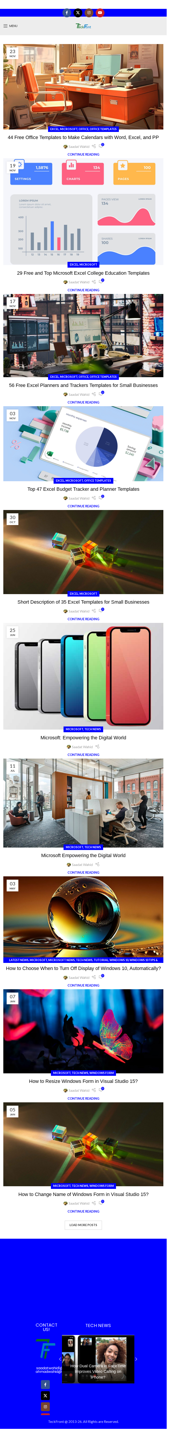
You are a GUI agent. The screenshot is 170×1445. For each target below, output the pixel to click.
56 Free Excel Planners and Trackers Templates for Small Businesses (83, 385)
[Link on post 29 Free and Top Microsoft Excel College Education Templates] (83, 211)
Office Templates (103, 129)
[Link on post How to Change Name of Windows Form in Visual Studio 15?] (83, 1144)
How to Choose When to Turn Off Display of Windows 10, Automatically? (83, 968)
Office (84, 129)
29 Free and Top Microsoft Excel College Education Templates (83, 273)
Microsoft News (61, 960)
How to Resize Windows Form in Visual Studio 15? (83, 1081)
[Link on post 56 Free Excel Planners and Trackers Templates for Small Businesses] (83, 335)
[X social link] (77, 12)
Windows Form (101, 1073)
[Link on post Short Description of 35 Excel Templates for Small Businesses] (83, 552)
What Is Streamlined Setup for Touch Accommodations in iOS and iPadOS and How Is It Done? (98, 1371)
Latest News (19, 960)
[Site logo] (83, 25)
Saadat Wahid (79, 146)
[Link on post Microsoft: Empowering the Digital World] (83, 676)
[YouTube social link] (100, 12)
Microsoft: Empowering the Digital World (83, 737)
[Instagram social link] (89, 12)
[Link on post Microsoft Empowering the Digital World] (83, 803)
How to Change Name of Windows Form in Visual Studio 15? (83, 1194)
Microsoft (68, 129)
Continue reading (83, 154)
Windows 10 (119, 960)
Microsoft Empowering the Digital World (83, 855)
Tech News (92, 729)
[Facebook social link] (66, 12)
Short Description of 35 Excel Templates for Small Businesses (83, 602)
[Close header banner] (161, 4)
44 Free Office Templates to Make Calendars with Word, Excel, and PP (83, 137)
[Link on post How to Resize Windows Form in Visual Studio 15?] (83, 1031)
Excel (54, 129)
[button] (60, 1359)
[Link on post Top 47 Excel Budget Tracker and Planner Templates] (83, 443)
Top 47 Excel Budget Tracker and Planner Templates (83, 489)
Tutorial (101, 960)
